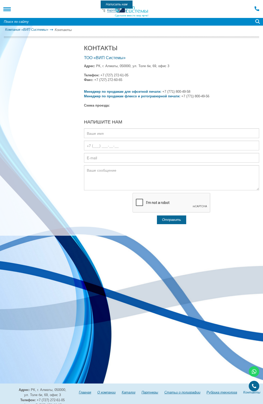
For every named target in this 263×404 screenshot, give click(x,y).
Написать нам (116, 4)
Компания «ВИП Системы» (26, 30)
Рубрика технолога (221, 392)
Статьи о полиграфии (182, 392)
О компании (106, 392)
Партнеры (150, 392)
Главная (85, 392)
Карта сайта (117, 10)
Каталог (128, 392)
